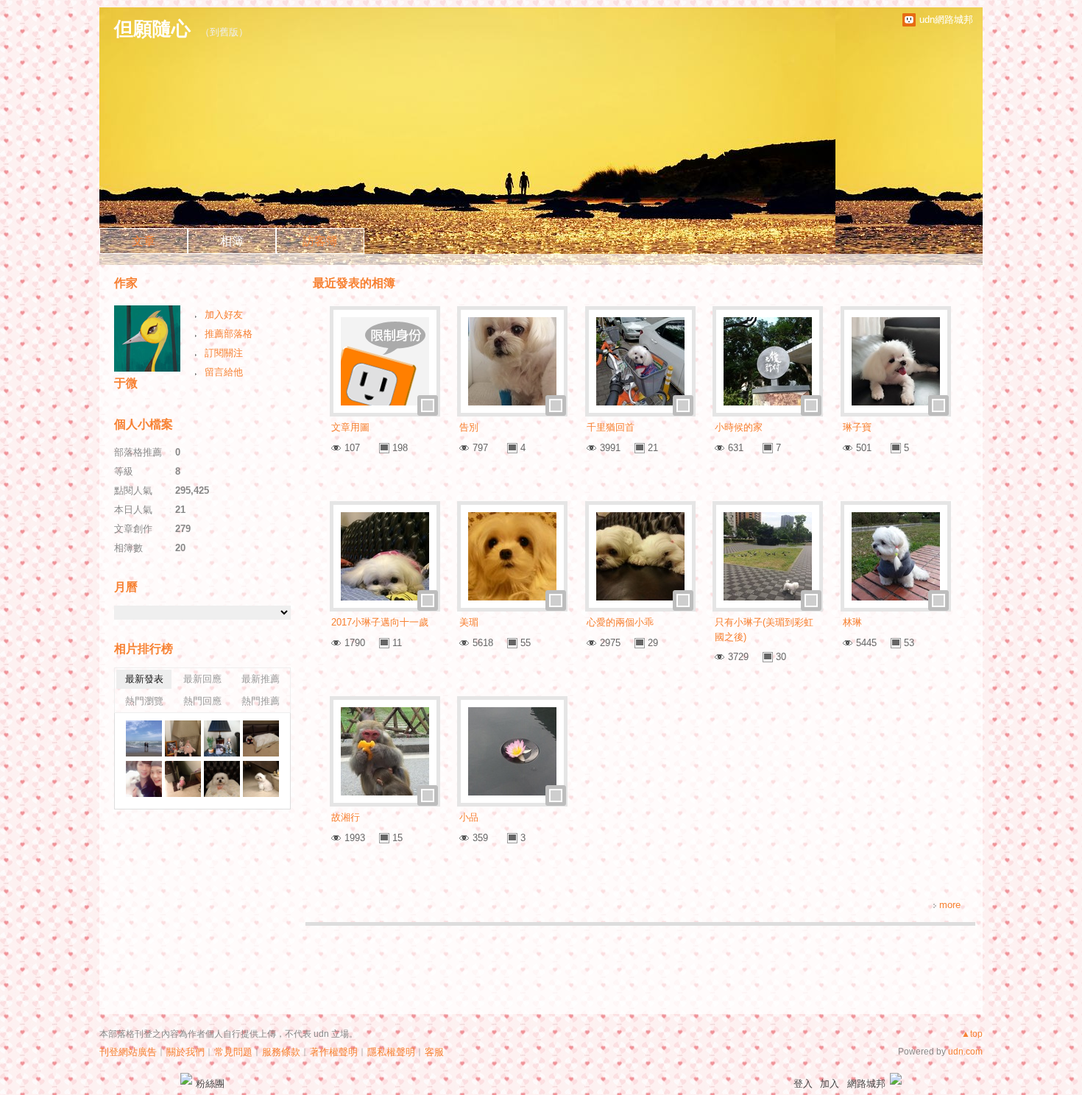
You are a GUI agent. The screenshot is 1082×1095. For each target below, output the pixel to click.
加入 (829, 1083)
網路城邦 (866, 1083)
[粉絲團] (186, 1079)
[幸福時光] (144, 779)
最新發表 (144, 678)
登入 (803, 1083)
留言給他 (224, 372)
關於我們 (185, 1051)
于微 (126, 383)
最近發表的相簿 (354, 283)
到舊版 (224, 32)
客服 (434, 1051)
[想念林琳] (183, 738)
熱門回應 (202, 700)
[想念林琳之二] (222, 738)
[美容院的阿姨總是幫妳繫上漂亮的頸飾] (222, 779)
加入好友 (224, 314)
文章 (143, 241)
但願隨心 (152, 29)
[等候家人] (183, 779)
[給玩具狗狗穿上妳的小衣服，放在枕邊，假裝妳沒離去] (261, 738)
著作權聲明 (334, 1051)
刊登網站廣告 (128, 1051)
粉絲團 (210, 1083)
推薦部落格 (228, 333)
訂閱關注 (224, 352)
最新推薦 (260, 678)
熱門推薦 (260, 700)
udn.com (965, 1051)
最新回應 (202, 678)
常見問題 (233, 1051)
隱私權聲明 (391, 1051)
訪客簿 (320, 241)
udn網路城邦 (946, 19)
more (950, 904)
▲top (972, 1034)
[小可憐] (261, 779)
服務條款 (281, 1051)
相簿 (232, 241)
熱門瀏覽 (144, 700)
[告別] (144, 738)
